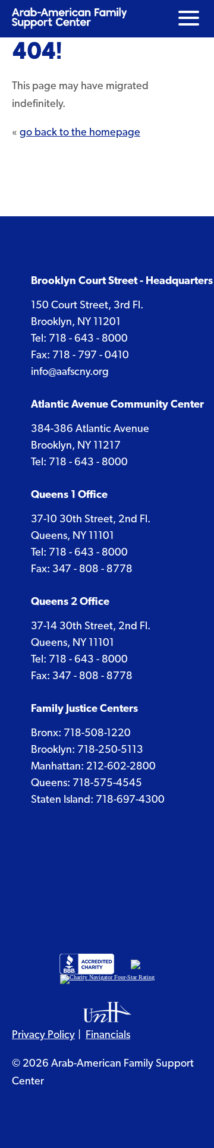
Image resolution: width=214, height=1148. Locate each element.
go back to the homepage (80, 131)
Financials (108, 1034)
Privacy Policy (43, 1034)
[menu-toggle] (188, 18)
